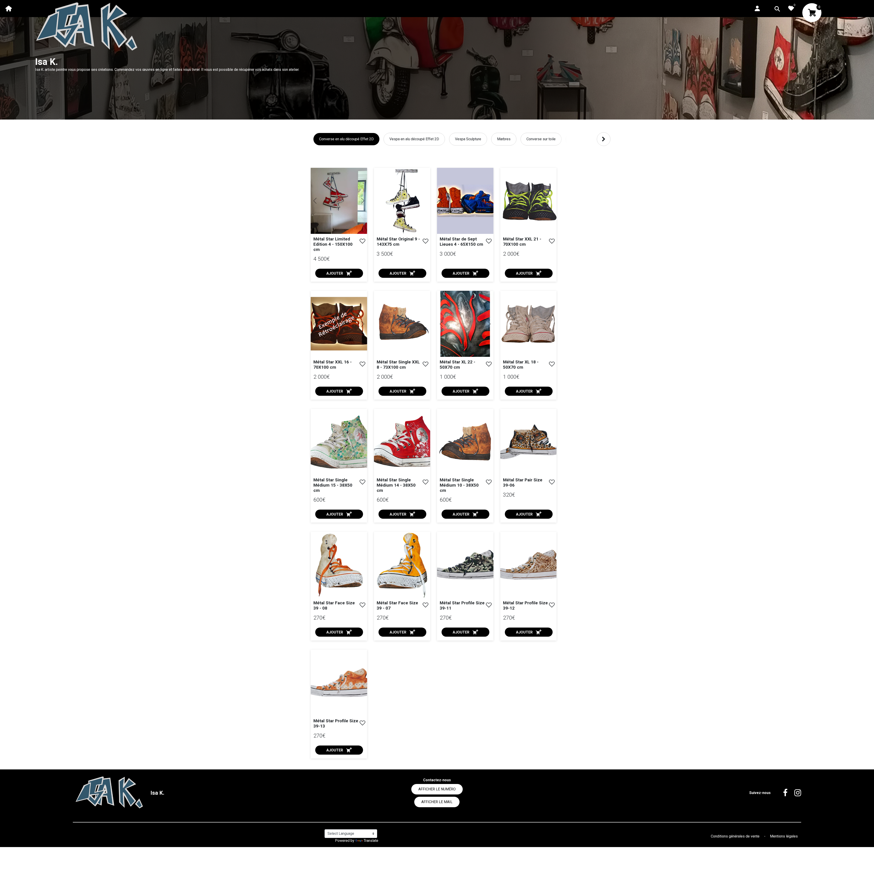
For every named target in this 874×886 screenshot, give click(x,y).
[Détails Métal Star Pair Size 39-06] (528, 441)
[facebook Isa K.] (782, 793)
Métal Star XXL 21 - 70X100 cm (522, 241)
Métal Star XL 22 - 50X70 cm (457, 364)
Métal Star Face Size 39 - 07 (397, 605)
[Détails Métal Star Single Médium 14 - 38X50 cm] (402, 441)
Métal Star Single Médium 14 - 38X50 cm (396, 485)
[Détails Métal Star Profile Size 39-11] (465, 564)
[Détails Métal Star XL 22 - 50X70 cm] (465, 324)
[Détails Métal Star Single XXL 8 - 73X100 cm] (402, 324)
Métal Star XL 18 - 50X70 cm (521, 364)
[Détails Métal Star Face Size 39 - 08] (339, 564)
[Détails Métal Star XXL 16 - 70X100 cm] (339, 324)
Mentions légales (784, 836)
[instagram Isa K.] (794, 793)
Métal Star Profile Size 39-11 (462, 605)
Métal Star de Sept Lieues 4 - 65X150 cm (461, 241)
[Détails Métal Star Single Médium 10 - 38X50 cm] (465, 441)
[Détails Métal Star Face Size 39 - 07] (402, 564)
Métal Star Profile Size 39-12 (525, 605)
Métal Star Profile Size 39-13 (335, 723)
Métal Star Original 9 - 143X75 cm (398, 241)
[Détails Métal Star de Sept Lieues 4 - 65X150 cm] (465, 201)
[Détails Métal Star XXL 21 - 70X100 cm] (528, 200)
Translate (371, 840)
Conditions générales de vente (735, 836)
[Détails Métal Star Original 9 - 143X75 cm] (402, 200)
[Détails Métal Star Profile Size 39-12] (528, 564)
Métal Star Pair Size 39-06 (522, 482)
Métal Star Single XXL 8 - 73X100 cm (398, 364)
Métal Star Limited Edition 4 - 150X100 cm (333, 244)
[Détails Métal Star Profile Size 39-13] (339, 682)
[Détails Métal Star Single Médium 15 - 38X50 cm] (339, 441)
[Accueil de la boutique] (8, 8)
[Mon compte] (757, 8)
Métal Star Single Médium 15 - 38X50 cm (332, 485)
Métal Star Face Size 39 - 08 (334, 605)
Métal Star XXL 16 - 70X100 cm (332, 364)
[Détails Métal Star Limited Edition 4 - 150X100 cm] (339, 201)
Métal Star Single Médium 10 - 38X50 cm (459, 485)
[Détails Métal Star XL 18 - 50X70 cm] (528, 324)
